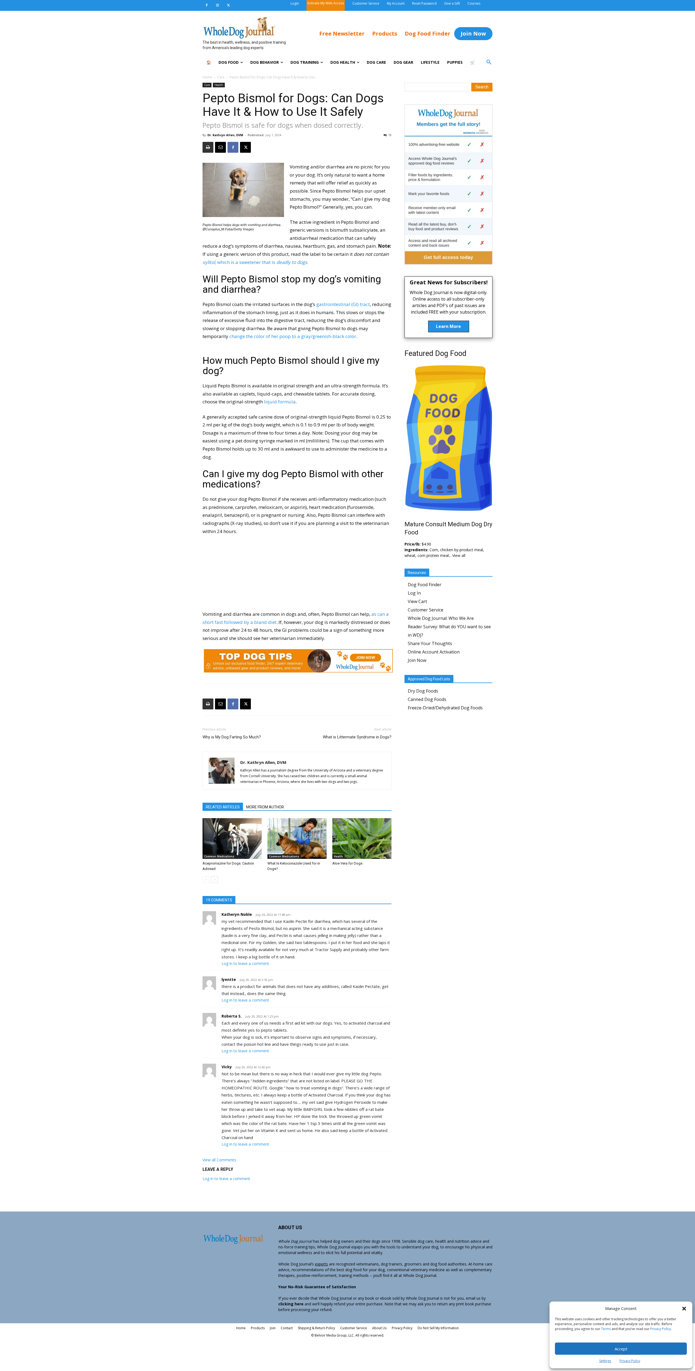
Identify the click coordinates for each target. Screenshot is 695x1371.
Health (218, 85)
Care (221, 77)
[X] (228, 5)
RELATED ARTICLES (223, 807)
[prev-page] (206, 879)
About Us (379, 1328)
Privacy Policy (660, 1329)
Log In (414, 593)
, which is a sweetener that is (255, 262)
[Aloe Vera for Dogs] (361, 838)
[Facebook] (207, 5)
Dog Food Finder (424, 585)
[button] (684, 1308)
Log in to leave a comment (245, 963)
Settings (605, 1361)
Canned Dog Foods (427, 699)
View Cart (417, 601)
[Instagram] (217, 5)
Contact (287, 1328)
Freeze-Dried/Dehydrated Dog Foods (445, 708)
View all (458, 555)
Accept (621, 1348)
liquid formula (280, 401)
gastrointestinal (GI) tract (343, 304)
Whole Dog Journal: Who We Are (441, 618)
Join (273, 1328)
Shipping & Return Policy (316, 1328)
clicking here (291, 1303)
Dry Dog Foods (423, 691)
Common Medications (219, 856)
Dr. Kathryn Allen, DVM (225, 135)
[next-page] (214, 879)
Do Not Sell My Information (438, 1328)
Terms (606, 1329)
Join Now (417, 660)
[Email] (220, 147)
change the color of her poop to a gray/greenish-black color (292, 336)
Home (207, 77)
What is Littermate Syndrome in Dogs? (357, 737)
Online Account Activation (434, 652)
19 (389, 135)
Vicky (227, 1066)
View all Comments (219, 1159)
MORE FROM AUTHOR (265, 807)
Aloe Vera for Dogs (347, 863)
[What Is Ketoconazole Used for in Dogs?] (297, 838)
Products (258, 1328)
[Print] (208, 147)
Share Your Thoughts (430, 643)
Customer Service (425, 610)
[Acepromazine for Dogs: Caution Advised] (232, 838)
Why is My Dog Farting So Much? (232, 737)
